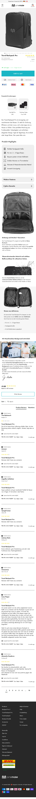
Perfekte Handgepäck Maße (15, 149)
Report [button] (18, 437)
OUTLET (4, 725)
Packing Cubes (23, 112)
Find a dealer (23, 719)
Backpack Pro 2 (6, 709)
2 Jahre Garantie (9, 186)
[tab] (21, 408)
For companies (24, 725)
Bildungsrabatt (5, 755)
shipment (4, 749)
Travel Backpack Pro (7, 712)
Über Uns (4, 733)
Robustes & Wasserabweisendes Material (19, 164)
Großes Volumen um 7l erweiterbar (17, 160)
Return (21, 716)
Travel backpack (6, 716)
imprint (4, 736)
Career (21, 722)
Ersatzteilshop (23, 712)
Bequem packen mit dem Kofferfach (17, 157)
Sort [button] (3, 402)
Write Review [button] (18, 394)
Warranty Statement (7, 752)
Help (21, 709)
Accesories (5, 722)
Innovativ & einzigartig (13, 168)
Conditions (5, 739)
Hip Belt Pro (12, 112)
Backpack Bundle (6, 719)
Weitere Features (9, 179)
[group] (18, 386)
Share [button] (21, 437)
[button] (30, 56)
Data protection (6, 743)
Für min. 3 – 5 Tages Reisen (15, 153)
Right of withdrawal (7, 746)
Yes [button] (15, 437)
